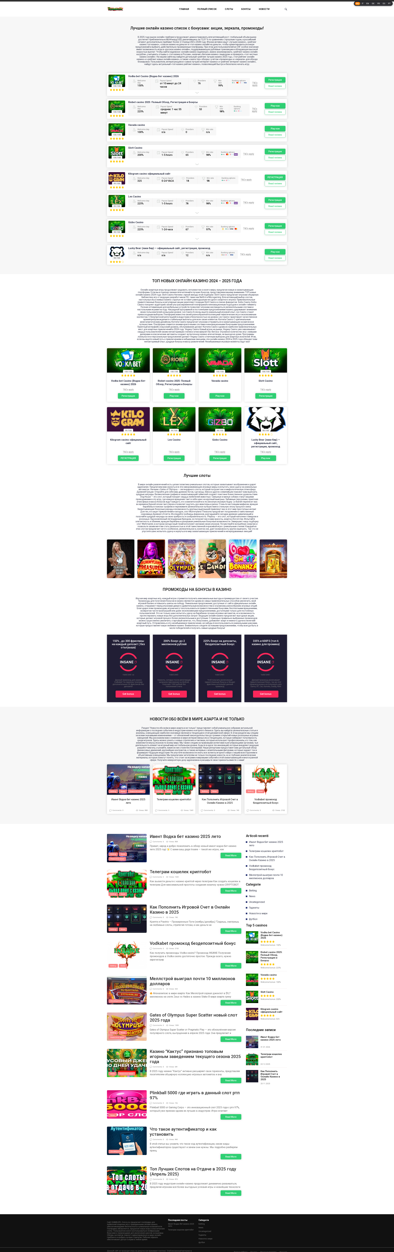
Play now (275, 106)
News (123, 791)
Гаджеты (254, 907)
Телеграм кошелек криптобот (174, 799)
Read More (230, 855)
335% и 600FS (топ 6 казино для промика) (266, 642)
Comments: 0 (117, 810)
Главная (184, 9)
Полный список (207, 9)
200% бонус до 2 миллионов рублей (174, 642)
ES (384, 3)
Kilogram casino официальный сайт (149, 173)
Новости (264, 9)
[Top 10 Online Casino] (115, 9)
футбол (253, 919)
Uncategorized (116, 1001)
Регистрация (275, 80)
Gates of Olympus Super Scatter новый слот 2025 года (193, 1017)
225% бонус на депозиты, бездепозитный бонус (220, 642)
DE (373, 3)
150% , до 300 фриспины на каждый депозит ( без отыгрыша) (128, 644)
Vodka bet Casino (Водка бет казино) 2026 (153, 76)
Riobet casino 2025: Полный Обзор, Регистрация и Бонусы (163, 102)
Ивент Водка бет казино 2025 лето (128, 801)
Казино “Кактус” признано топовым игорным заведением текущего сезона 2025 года (195, 1056)
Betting (113, 791)
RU (357, 3)
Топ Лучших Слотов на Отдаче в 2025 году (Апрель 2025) (193, 1171)
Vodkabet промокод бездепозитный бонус (265, 801)
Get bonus (128, 693)
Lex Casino (134, 196)
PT (389, 3)
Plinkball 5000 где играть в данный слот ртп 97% (195, 1095)
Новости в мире (137, 791)
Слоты (229, 9)
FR (378, 3)
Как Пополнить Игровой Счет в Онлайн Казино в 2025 (220, 801)
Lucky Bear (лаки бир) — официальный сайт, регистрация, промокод (169, 248)
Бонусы (246, 9)
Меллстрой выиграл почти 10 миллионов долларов (192, 981)
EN (367, 3)
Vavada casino (136, 125)
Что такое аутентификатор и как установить (183, 1132)
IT (362, 3)
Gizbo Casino (135, 222)
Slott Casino (135, 147)
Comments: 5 (163, 810)
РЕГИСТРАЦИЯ (275, 177)
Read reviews (275, 86)
